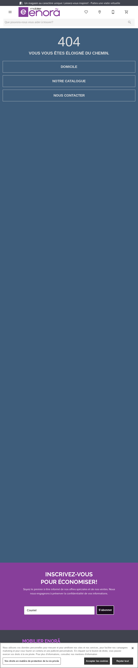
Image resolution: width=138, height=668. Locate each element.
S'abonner (105, 610)
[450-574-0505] (113, 12)
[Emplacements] (100, 12)
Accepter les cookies (97, 661)
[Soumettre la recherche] (129, 22)
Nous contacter (69, 95)
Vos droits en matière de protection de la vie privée (32, 661)
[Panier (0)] (127, 12)
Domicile (69, 67)
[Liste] (86, 12)
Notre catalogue (69, 81)
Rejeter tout (122, 661)
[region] (69, 655)
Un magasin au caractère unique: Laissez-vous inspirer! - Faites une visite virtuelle (72, 3)
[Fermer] (132, 648)
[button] (10, 12)
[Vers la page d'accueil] (39, 12)
